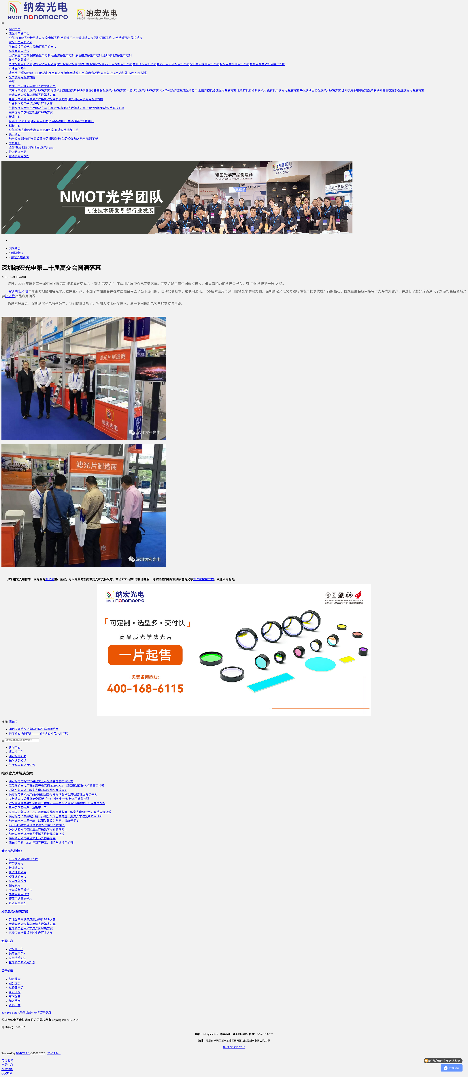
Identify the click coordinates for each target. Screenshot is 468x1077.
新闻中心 (17, 252)
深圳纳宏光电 (18, 291)
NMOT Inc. (54, 1053)
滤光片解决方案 (203, 579)
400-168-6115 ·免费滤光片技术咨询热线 (26, 1012)
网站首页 (14, 29)
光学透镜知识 (17, 760)
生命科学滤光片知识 (22, 765)
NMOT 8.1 (23, 1053)
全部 (12, 37)
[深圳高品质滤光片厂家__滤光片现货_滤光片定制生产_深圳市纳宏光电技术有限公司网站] (234, 10)
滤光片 (10, 296)
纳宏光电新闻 (20, 257)
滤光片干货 (16, 751)
